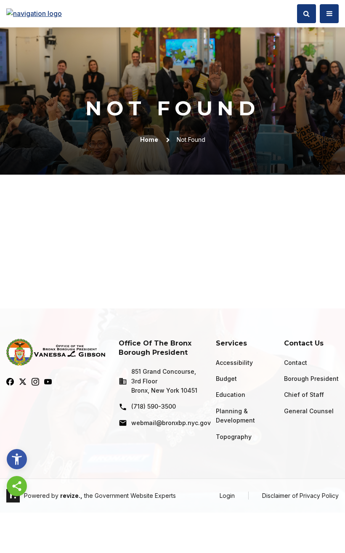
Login (227, 495)
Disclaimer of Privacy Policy (300, 495)
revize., (71, 495)
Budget (226, 378)
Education (230, 394)
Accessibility (234, 362)
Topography (234, 436)
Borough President (311, 378)
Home (149, 139)
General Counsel (309, 411)
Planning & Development (235, 415)
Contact (295, 362)
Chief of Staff (304, 394)
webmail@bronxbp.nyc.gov (166, 422)
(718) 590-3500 (153, 406)
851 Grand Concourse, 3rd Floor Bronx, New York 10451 (164, 381)
